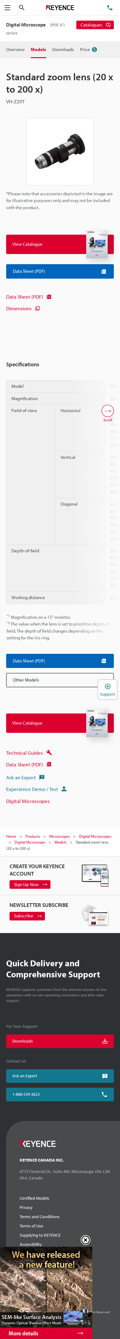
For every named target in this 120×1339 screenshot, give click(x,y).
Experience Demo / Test (32, 789)
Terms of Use (31, 1226)
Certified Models (34, 1198)
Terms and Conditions (40, 1216)
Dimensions (19, 308)
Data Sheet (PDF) (24, 296)
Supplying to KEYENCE (40, 1235)
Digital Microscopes (28, 801)
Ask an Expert (21, 777)
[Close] (85, 1240)
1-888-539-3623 (26, 1094)
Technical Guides (24, 752)
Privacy (26, 1207)
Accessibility (31, 1244)
